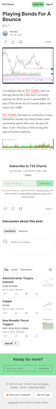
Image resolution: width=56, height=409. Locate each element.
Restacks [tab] (23, 231)
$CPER (5, 305)
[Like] (5, 42)
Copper (7, 301)
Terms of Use (43, 190)
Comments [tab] (9, 231)
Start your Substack (19, 394)
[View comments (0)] (13, 42)
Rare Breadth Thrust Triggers (15, 322)
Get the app (43, 394)
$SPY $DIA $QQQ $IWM (15, 328)
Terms (23, 387)
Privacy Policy (28, 196)
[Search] (50, 270)
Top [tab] (6, 269)
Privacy (14, 387)
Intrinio (45, 383)
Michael (14, 32)
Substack (12, 402)
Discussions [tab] (26, 269)
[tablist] (15, 231)
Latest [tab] (14, 269)
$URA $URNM (10, 286)
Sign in (49, 4)
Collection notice (36, 387)
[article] (28, 286)
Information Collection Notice (33, 193)
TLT (32, 90)
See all (9, 343)
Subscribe (38, 4)
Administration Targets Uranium (17, 280)
